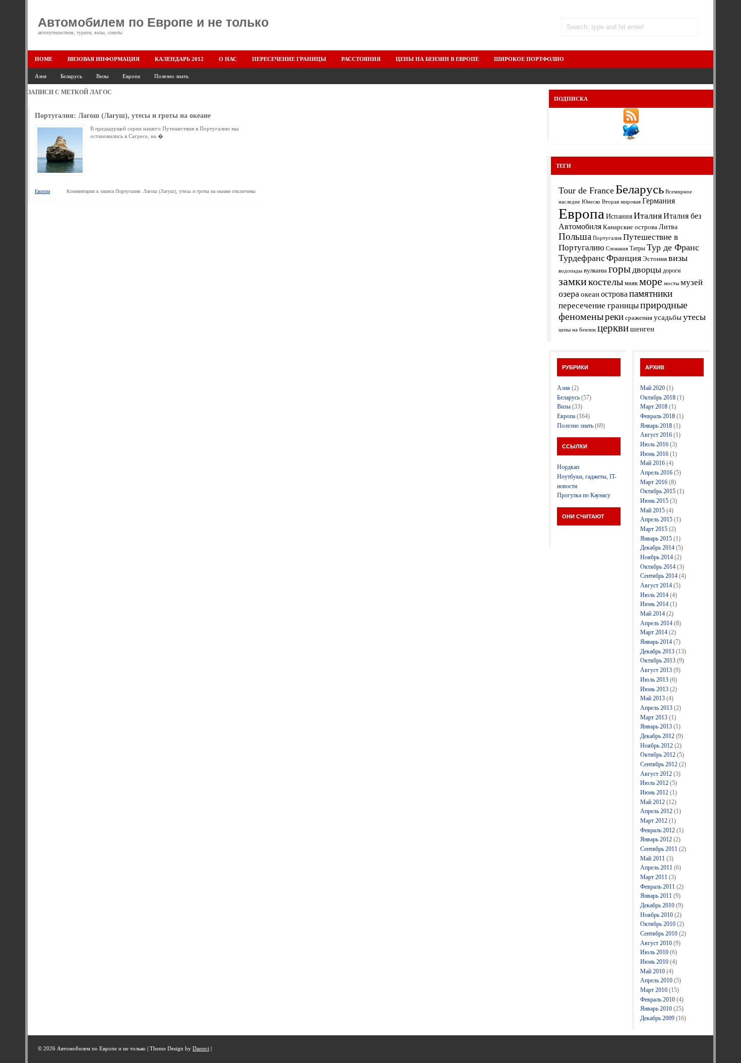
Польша (575, 236)
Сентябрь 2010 (658, 933)
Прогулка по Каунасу (583, 495)
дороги (672, 270)
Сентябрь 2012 (658, 764)
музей (692, 282)
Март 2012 (653, 820)
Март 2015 (653, 529)
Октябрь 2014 (657, 566)
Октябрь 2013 (657, 660)
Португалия (607, 238)
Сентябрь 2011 (658, 848)
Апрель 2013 (656, 707)
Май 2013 (652, 698)
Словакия (617, 248)
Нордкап (568, 467)
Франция (623, 258)
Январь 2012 (656, 839)
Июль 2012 (654, 782)
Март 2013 (653, 717)
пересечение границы (599, 305)
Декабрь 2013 (657, 651)
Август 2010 (656, 943)
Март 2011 (653, 877)
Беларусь (71, 76)
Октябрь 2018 (657, 397)
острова (614, 294)
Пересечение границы (289, 59)
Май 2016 (652, 463)
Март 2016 (653, 482)
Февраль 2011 (657, 886)
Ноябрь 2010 (656, 914)
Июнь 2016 (654, 453)
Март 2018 (653, 406)
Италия (648, 216)
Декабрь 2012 (657, 736)
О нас (228, 59)
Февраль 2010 (657, 999)
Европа (131, 76)
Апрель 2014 (656, 623)
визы (678, 258)
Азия (40, 76)
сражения (638, 317)
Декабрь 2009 (657, 1018)
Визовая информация (104, 59)
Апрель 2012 (656, 811)
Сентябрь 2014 (658, 575)
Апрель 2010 (656, 980)
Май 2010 (652, 971)
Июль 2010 (654, 952)
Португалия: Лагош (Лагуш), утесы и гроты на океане (123, 115)
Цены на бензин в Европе (437, 59)
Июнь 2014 (654, 604)
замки (573, 281)
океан (590, 294)
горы (619, 269)
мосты (671, 283)
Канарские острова (630, 227)
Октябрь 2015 (657, 491)
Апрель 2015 (656, 519)
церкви (613, 328)
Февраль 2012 (657, 830)
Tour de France (586, 190)
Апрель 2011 (656, 867)
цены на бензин (577, 329)
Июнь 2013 (654, 689)
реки (614, 316)
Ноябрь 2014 (656, 557)
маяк (631, 283)
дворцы (646, 269)
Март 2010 (653, 989)
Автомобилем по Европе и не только (153, 22)
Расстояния (361, 59)
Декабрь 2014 (657, 547)
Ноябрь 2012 (656, 745)
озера (569, 294)
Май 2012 (652, 802)
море (650, 281)
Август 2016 (656, 434)
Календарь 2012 (179, 59)
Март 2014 (653, 632)
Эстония (655, 258)
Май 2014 (652, 613)
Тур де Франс (673, 247)
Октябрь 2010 (657, 923)
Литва (668, 227)
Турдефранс (582, 258)
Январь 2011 (656, 895)
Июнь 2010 (654, 961)
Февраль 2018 (657, 416)
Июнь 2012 (654, 792)
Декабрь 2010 (657, 905)
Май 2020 (652, 387)
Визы (102, 76)
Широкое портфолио (529, 59)
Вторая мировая (621, 201)
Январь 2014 (656, 641)
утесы (694, 317)
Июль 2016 (654, 444)
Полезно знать (171, 76)
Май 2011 (652, 858)
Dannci (201, 1048)
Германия (658, 200)
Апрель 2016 (656, 472)
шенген (642, 329)
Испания (619, 216)
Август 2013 (656, 670)
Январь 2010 (656, 1008)
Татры (637, 248)
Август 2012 (656, 773)
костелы (605, 281)
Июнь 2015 (654, 500)
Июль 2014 (654, 595)
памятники (650, 293)
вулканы (595, 270)
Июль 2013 (654, 679)
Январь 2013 (656, 726)
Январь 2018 (656, 425)
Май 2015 (652, 510)
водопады (570, 271)
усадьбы (668, 317)
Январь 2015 (656, 538)
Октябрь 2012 (657, 754)
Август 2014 (656, 585)
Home (43, 59)
